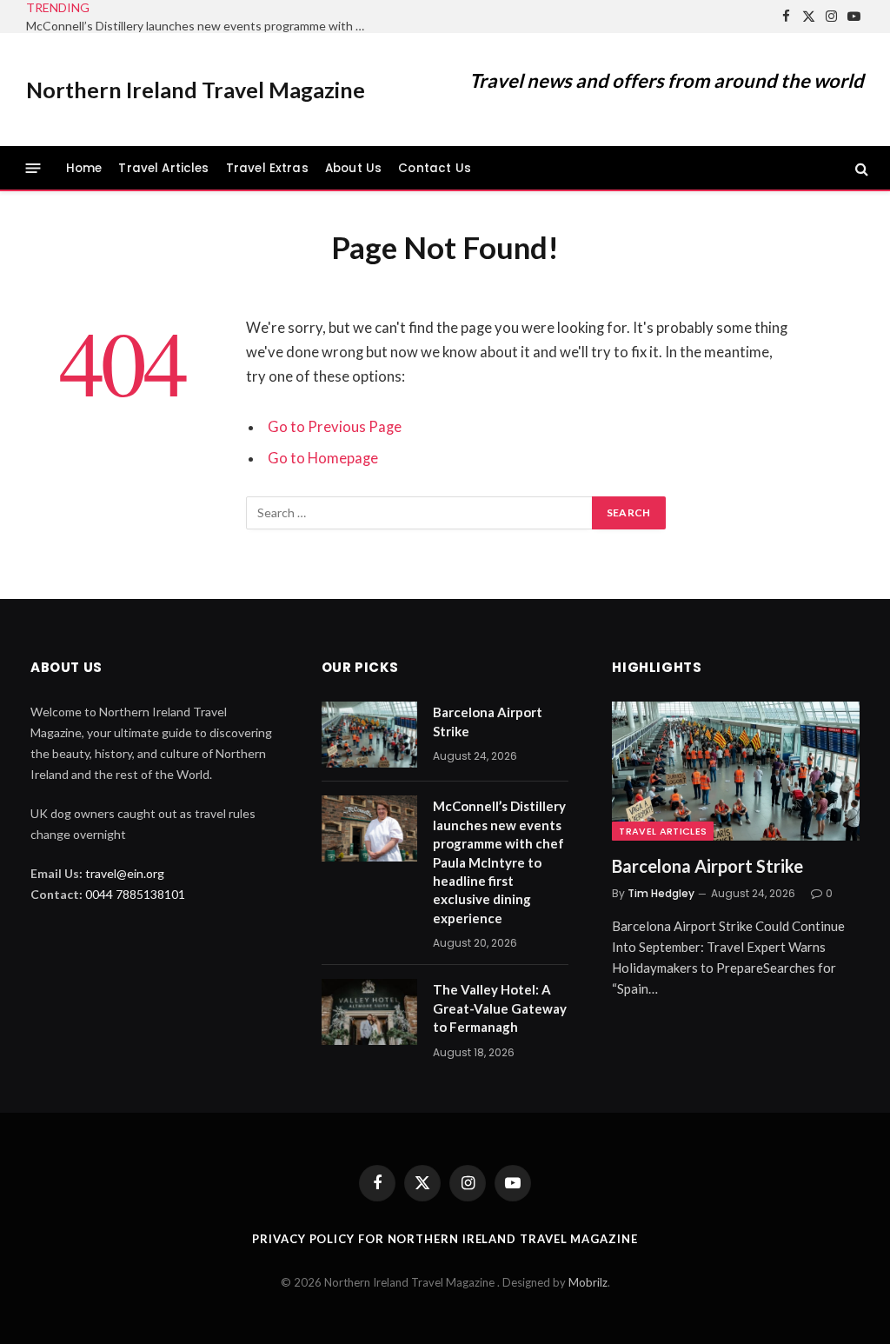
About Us (353, 168)
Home (84, 168)
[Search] (860, 168)
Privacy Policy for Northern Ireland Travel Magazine (444, 1239)
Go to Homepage (323, 458)
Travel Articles (163, 168)
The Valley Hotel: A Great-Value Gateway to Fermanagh (500, 1008)
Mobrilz (588, 1282)
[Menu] (33, 168)
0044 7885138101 (135, 894)
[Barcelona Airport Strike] (369, 735)
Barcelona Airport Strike (487, 721)
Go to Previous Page (335, 427)
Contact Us (434, 168)
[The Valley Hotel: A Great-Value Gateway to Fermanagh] (369, 1012)
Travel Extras (267, 168)
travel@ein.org (124, 873)
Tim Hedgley (661, 893)
